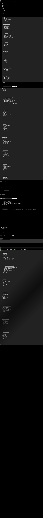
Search (14, 198)
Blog (3, 232)
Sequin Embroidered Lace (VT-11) (9, 102)
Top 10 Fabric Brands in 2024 (6, 204)
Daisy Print (6, 70)
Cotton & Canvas (5, 17)
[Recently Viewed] (2, 238)
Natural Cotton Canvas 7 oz (8, 21)
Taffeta (4, 127)
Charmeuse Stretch (7, 63)
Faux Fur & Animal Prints (6, 24)
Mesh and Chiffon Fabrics (5, 129)
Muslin (6, 20)
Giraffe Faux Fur (7, 27)
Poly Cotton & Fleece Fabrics (7, 68)
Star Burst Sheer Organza (6, 125)
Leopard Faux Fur (7, 28)
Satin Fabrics (5, 59)
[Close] (0, 247)
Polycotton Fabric (7, 72)
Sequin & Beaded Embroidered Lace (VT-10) (11, 103)
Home (3, 13)
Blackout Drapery (5, 178)
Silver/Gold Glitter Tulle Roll (9, 37)
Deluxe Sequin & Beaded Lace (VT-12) (10, 100)
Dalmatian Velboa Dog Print (8, 30)
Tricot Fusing (5, 91)
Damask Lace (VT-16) (8, 105)
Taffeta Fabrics (4, 126)
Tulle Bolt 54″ (7, 44)
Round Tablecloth (7, 34)
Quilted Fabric (7, 53)
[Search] (2, 11)
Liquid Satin (6, 61)
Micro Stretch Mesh (5, 130)
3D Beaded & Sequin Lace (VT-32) (9, 104)
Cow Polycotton (5, 157)
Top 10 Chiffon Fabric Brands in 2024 (7, 201)
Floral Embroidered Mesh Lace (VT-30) (10, 101)
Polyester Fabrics (5, 76)
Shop (3, 14)
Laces (2, 256)
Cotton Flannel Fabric (8, 19)
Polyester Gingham (7, 77)
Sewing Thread (5, 90)
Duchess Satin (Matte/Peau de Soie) (8, 166)
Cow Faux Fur (7, 26)
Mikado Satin (7, 60)
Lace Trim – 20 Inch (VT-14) (9, 98)
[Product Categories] (2, 5)
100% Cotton (7, 18)
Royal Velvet (5, 154)
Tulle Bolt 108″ (7, 43)
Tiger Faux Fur (7, 29)
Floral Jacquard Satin (6, 168)
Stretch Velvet (5, 152)
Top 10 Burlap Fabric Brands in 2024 (6, 202)
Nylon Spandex (7, 52)
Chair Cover (6, 33)
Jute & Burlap (3, 116)
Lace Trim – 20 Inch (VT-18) (9, 97)
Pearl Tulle (6, 42)
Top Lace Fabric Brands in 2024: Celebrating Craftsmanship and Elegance (11, 203)
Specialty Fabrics (5, 51)
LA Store (4, 84)
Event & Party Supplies (5, 144)
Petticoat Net (5, 89)
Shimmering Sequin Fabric (8, 36)
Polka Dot (6, 71)
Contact (4, 82)
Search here (1, 86)
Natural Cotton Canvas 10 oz (9, 22)
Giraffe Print (5, 111)
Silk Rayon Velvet (5, 153)
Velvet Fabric (3, 151)
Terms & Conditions (5, 227)
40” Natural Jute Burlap (6, 117)
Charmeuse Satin (5, 169)
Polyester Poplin (7, 78)
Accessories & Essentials (5, 88)
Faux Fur (6, 25)
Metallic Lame (7, 54)
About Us (4, 83)
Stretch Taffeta (5, 128)
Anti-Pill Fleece (7, 69)
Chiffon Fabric (5, 131)
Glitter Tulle (6, 45)
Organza (4, 124)
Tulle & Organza (4, 118)
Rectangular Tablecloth (8, 35)
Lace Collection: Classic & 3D (7, 99)
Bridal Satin (6, 62)
